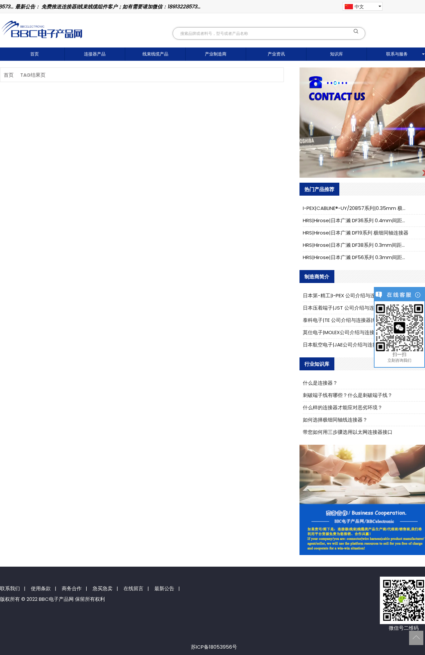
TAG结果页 (32, 74)
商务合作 (72, 588)
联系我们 (10, 588)
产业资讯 (276, 54)
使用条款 (41, 588)
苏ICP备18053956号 (214, 646)
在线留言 (133, 588)
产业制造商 (215, 54)
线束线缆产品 (155, 54)
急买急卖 (103, 588)
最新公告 (164, 588)
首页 (34, 54)
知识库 (336, 54)
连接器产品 (95, 54)
